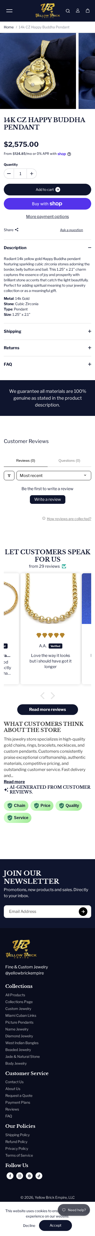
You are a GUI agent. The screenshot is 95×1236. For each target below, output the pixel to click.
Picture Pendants (19, 1022)
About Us (12, 1088)
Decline (29, 1225)
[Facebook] (10, 1176)
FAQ (8, 364)
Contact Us (14, 1082)
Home (9, 27)
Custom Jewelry (18, 1008)
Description (15, 247)
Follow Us (16, 1165)
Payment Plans (17, 1102)
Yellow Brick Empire (51, 1197)
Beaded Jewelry (18, 1049)
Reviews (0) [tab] (25, 460)
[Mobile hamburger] (9, 10)
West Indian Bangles (22, 1043)
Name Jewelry (16, 1029)
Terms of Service (19, 1155)
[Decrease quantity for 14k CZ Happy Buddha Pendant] (9, 174)
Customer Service (27, 1073)
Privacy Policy (16, 1148)
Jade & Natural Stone (22, 1056)
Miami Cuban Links (20, 1015)
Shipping (12, 331)
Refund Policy (16, 1141)
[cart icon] (87, 10)
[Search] (67, 10)
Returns (11, 347)
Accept (55, 1225)
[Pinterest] (29, 1176)
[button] (43, 695)
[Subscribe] (83, 911)
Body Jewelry (16, 1063)
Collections (18, 986)
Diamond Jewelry (19, 1036)
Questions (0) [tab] (69, 460)
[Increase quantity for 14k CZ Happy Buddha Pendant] (32, 174)
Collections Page (19, 1002)
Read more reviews (47, 709)
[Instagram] (20, 1176)
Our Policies (20, 1126)
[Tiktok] (39, 1176)
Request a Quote (18, 1095)
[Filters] (9, 475)
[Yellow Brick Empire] (47, 10)
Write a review (47, 499)
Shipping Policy (17, 1135)
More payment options (47, 216)
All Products (15, 995)
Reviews (12, 1109)
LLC (71, 1197)
